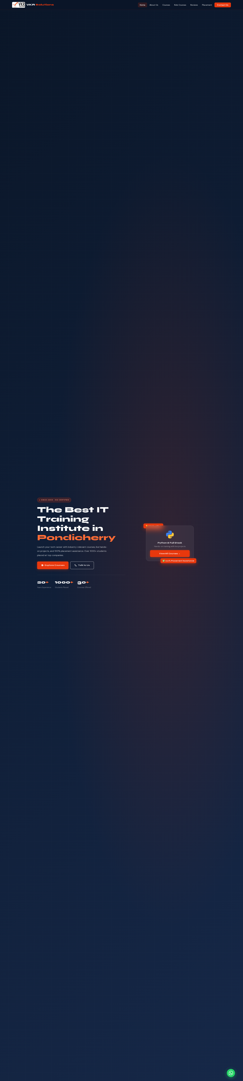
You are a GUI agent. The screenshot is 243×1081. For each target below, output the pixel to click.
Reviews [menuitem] (194, 5)
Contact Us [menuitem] (222, 5)
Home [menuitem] (142, 5)
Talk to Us (82, 565)
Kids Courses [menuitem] (180, 5)
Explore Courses (53, 565)
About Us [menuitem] (153, 5)
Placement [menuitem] (207, 5)
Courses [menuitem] (166, 5)
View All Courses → (169, 553)
